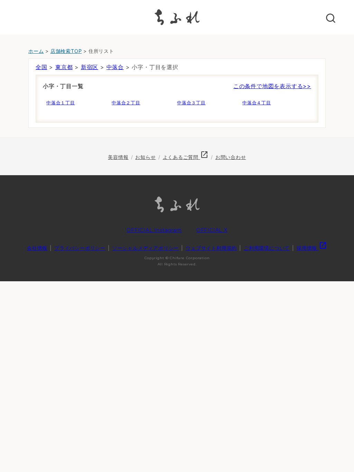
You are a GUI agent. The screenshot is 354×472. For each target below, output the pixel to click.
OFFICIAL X (211, 230)
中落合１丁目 (60, 102)
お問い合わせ (230, 157)
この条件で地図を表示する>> (272, 86)
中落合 (115, 67)
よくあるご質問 (185, 157)
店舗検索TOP (66, 51)
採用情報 (312, 248)
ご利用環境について (267, 248)
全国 (41, 67)
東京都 (64, 67)
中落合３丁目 (191, 102)
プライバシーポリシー (79, 248)
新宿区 (89, 67)
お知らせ (145, 157)
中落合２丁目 (126, 102)
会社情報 (37, 248)
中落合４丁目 (256, 102)
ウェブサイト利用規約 (211, 248)
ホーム (36, 51)
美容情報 (118, 157)
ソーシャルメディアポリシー (145, 248)
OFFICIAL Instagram (154, 230)
